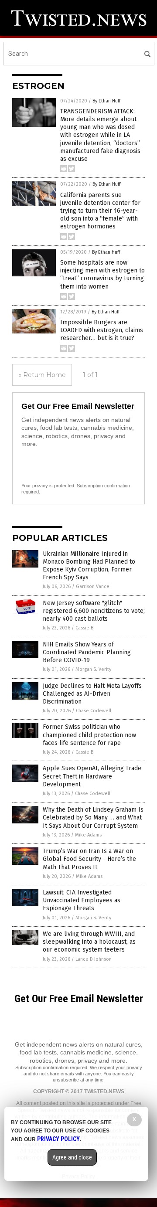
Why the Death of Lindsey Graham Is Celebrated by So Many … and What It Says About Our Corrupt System (93, 817)
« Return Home (42, 375)
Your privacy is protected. (48, 485)
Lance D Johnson (93, 959)
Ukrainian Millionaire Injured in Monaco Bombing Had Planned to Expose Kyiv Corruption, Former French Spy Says (89, 565)
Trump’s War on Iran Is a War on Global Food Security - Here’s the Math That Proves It (89, 858)
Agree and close (72, 1157)
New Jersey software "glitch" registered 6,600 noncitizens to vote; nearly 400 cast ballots (94, 610)
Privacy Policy (58, 1139)
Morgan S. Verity (93, 669)
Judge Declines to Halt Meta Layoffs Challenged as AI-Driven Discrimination (92, 693)
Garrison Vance (92, 586)
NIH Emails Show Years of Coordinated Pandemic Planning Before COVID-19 (87, 652)
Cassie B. (85, 628)
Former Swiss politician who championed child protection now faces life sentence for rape (89, 734)
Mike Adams (88, 835)
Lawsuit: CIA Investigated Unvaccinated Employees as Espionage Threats (81, 900)
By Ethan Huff (106, 101)
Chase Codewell (93, 711)
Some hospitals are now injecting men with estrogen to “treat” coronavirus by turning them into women (102, 274)
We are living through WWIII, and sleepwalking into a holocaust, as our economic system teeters (89, 941)
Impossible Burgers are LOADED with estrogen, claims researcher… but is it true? (101, 330)
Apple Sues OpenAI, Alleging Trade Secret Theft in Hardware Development (92, 776)
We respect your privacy (116, 1067)
